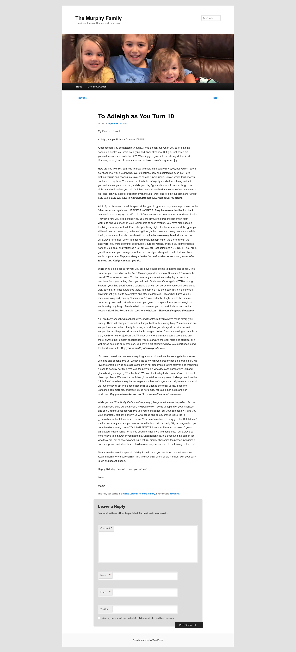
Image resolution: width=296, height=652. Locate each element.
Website (104, 608)
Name (105, 575)
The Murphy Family (98, 18)
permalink (174, 493)
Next (217, 97)
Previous (81, 97)
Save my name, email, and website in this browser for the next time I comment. (138, 618)
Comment (106, 528)
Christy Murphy (147, 493)
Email (105, 592)
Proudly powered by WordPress (148, 640)
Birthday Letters (129, 493)
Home (79, 86)
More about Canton (97, 86)
